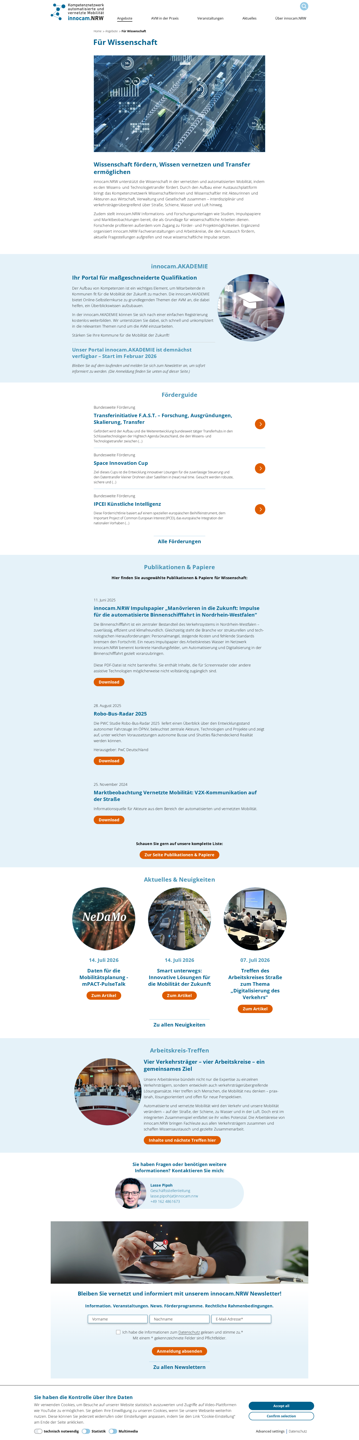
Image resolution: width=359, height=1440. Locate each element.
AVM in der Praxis (165, 18)
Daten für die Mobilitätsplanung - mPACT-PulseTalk (103, 977)
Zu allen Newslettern (179, 1366)
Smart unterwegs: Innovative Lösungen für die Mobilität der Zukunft (179, 977)
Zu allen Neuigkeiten (179, 1024)
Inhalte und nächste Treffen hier (182, 1140)
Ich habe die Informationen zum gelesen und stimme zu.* (182, 1332)
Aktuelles (249, 18)
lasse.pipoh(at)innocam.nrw (174, 1195)
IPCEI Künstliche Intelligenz (127, 503)
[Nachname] (179, 1319)
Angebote (124, 18)
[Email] (241, 1319)
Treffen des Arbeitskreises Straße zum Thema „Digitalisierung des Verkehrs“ (255, 984)
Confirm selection (281, 1416)
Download (109, 682)
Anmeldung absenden (179, 1351)
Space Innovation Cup (121, 462)
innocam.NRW (78, 12)
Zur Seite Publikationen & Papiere (179, 855)
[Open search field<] (304, 6)
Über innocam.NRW (290, 18)
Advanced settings (270, 1431)
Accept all (281, 1406)
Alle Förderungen (179, 541)
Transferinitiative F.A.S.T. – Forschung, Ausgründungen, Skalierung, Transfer (163, 418)
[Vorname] (118, 1319)
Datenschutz (189, 1332)
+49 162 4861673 (165, 1201)
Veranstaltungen (210, 18)
